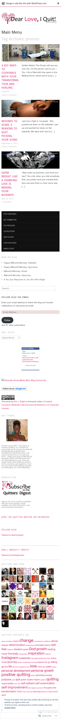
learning (34, 662)
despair (4, 645)
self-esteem (28, 683)
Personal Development (30, 361)
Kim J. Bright (19, 401)
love (33, 665)
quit (18, 679)
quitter (24, 679)
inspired (48, 654)
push (13, 680)
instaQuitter (25, 658)
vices (24, 692)
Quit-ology (9, 237)
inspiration (36, 653)
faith (53, 645)
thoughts (48, 687)
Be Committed (10, 220)
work (3, 694)
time (54, 687)
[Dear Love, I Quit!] (30, 20)
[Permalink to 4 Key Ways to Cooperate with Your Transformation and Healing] (30, 53)
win (31, 692)
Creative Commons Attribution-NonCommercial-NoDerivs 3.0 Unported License (30, 405)
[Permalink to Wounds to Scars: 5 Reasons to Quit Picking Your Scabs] (30, 109)
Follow (7, 320)
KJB (47, 101)
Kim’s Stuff (9, 248)
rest (15, 683)
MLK (44, 667)
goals (25, 649)
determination (17, 645)
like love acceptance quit (21, 667)
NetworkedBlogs (28, 348)
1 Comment (6, 201)
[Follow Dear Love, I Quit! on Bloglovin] (14, 388)
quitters (43, 680)
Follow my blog (30, 365)
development (30, 645)
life (10, 666)
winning (37, 691)
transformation (8, 691)
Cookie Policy (10, 707)
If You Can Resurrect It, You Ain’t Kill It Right (24, 279)
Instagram (9, 657)
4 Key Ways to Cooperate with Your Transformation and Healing (10, 76)
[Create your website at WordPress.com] (30, 3)
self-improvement (14, 687)
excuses (39, 645)
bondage (9, 641)
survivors (40, 688)
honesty (13, 653)
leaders (20, 662)
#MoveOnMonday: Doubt (15, 271)
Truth (19, 691)
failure (47, 645)
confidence (47, 641)
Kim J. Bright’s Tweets (15, 550)
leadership (26, 662)
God (32, 648)
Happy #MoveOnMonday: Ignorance (21, 267)
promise (48, 675)
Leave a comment (8, 95)
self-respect (32, 688)
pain (49, 666)
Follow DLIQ (9, 529)
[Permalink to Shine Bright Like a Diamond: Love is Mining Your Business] (30, 161)
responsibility (7, 683)
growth (41, 648)
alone (3, 641)
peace (54, 667)
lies (6, 666)
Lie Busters (9, 231)
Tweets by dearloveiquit (12, 534)
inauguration (23, 654)
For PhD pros (10, 243)
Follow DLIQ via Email (15, 297)
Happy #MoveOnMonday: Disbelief (20, 262)
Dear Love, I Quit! (28, 353)
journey (12, 662)
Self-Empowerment (30, 358)
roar (18, 683)
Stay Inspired (53, 46)
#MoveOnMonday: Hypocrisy (17, 275)
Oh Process (54, 101)
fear (4, 649)
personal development (15, 670)
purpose (6, 679)
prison (33, 675)
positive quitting (15, 674)
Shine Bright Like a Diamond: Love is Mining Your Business (9, 183)
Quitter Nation (33, 679)
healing (51, 649)
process (40, 675)
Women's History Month (49, 692)
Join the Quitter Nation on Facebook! (25, 517)
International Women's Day (40, 658)
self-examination (45, 683)
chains (16, 641)
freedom (18, 649)
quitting (52, 678)
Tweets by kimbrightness (12, 555)
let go (47, 662)
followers (10, 649)
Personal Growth (28, 358)
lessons (40, 662)
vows (28, 692)
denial (54, 641)
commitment (38, 641)
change (26, 640)
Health (4, 653)
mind (40, 666)
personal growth (42, 670)
